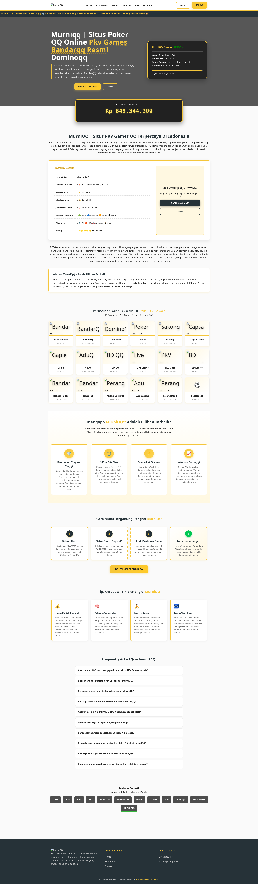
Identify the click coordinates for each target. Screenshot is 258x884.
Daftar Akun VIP (180, 203)
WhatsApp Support (168, 861)
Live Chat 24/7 (166, 856)
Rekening (148, 5)
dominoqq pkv (162, 149)
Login (183, 5)
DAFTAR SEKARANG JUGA (129, 569)
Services (126, 5)
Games (115, 5)
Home (89, 5)
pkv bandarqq (91, 142)
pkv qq (162, 257)
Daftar (199, 5)
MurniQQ (83, 177)
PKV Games (102, 5)
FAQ (137, 5)
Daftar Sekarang (87, 86)
